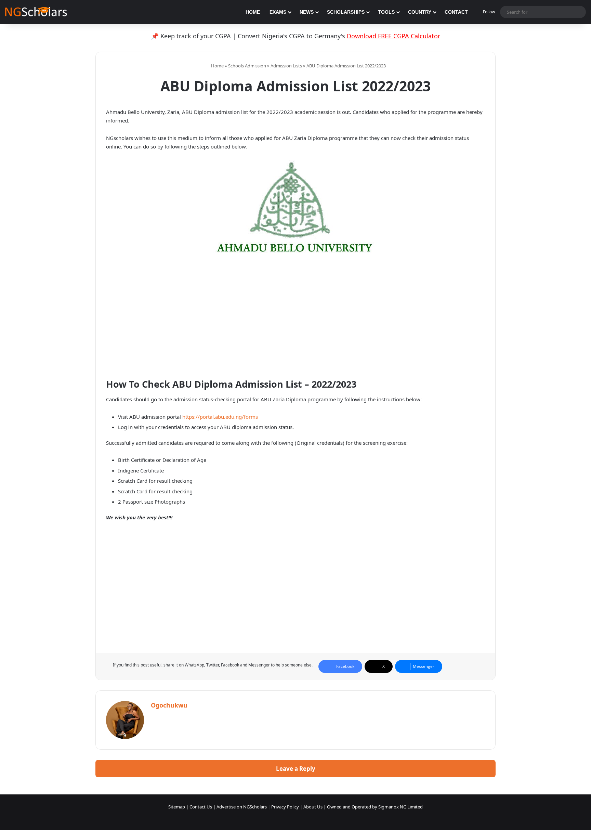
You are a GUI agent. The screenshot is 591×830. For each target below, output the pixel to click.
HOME (253, 12)
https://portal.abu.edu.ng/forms (220, 416)
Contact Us (200, 807)
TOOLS (386, 12)
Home (217, 66)
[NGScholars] (36, 12)
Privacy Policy (285, 807)
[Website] (155, 717)
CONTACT (456, 12)
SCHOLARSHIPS (346, 12)
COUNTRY (419, 12)
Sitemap (176, 807)
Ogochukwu (169, 705)
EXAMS (278, 12)
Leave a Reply (295, 769)
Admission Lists (286, 66)
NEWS (307, 12)
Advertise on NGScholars (241, 807)
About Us (313, 807)
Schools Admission (247, 66)
